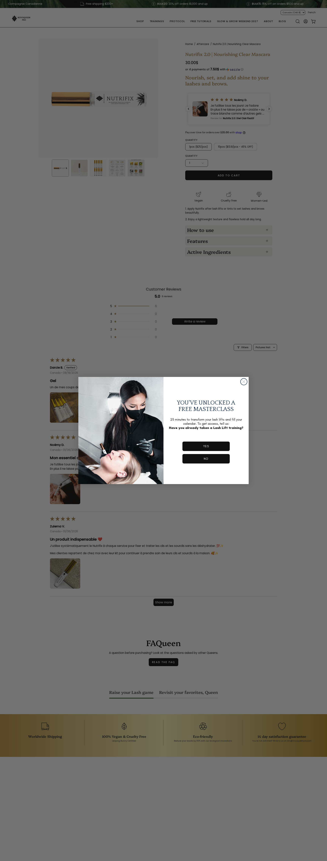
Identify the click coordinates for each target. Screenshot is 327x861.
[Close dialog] (244, 381)
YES (206, 446)
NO (206, 458)
